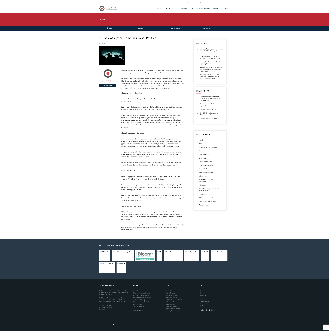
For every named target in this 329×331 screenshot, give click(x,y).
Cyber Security (203, 158)
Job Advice (202, 185)
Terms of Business (218, 2)
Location (102, 309)
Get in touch (108, 85)
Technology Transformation (141, 295)
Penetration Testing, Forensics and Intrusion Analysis (209, 189)
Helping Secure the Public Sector (142, 302)
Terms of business (205, 301)
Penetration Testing (171, 297)
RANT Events (203, 295)
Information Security (172, 302)
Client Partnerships (203, 8)
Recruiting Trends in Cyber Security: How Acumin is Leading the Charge (210, 57)
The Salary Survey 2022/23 (208, 109)
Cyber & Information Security (141, 293)
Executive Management (173, 308)
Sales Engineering (171, 304)
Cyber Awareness (204, 154)
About (159, 8)
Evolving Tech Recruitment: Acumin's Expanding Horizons (210, 63)
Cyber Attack (203, 151)
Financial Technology (139, 300)
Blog (200, 144)
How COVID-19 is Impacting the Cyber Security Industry (209, 114)
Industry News (203, 176)
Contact (226, 8)
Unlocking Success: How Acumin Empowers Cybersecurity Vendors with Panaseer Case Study (209, 76)
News (201, 291)
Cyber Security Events (205, 162)
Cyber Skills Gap (204, 169)
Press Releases (203, 194)
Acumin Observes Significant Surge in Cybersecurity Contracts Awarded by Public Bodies (211, 69)
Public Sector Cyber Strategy (207, 201)
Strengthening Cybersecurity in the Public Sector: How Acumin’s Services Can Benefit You (211, 98)
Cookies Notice (209, 2)
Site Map (226, 2)
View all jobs (170, 291)
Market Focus (168, 8)
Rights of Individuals (191, 2)
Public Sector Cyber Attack (207, 198)
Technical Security (204, 205)
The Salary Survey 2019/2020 (208, 118)
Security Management (172, 311)
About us (202, 299)
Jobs (191, 8)
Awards (201, 140)
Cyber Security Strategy (206, 165)
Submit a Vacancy (138, 310)
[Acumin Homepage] (108, 8)
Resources (216, 8)
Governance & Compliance (206, 172)
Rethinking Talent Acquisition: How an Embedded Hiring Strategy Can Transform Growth (211, 51)
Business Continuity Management (208, 147)
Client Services (182, 8)
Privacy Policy (200, 2)
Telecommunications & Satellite (142, 297)
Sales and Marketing (172, 306)
